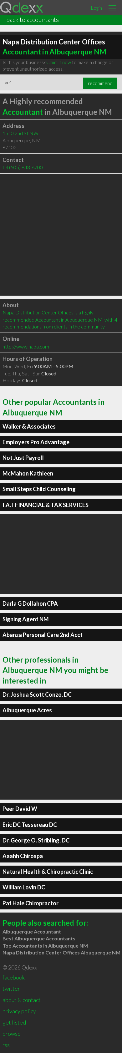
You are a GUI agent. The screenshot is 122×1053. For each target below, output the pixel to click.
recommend (100, 83)
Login (96, 8)
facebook (14, 977)
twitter (11, 988)
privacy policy (19, 1011)
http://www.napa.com (26, 346)
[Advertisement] (61, 235)
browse (12, 1033)
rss (6, 1044)
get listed (14, 1022)
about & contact (22, 999)
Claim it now (58, 62)
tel (23, 167)
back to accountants (32, 19)
